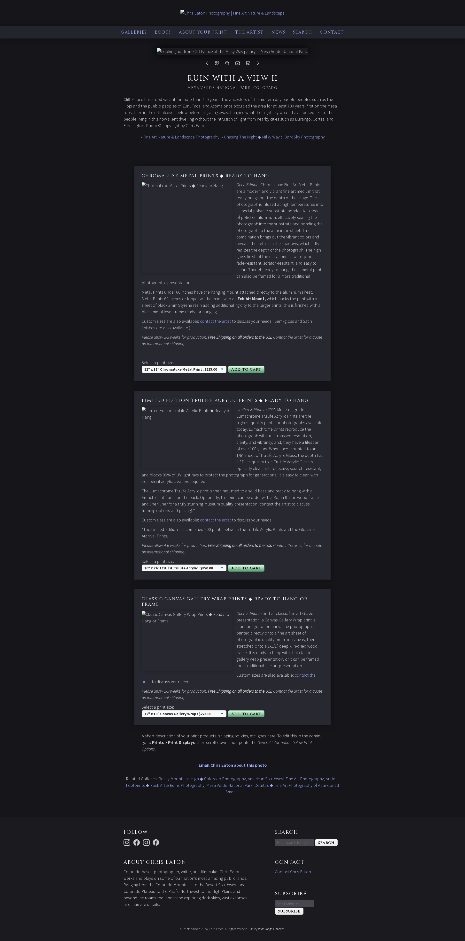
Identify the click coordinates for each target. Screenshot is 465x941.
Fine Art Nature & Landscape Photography (181, 137)
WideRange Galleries (271, 929)
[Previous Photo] (207, 64)
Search (302, 32)
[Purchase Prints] (247, 64)
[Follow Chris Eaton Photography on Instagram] (128, 842)
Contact (332, 32)
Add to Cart (246, 369)
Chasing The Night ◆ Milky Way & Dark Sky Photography (274, 137)
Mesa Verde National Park (229, 785)
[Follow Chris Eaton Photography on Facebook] (156, 842)
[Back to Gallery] (217, 64)
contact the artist (215, 321)
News (278, 32)
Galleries (134, 32)
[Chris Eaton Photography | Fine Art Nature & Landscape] (232, 13)
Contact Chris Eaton (293, 871)
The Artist (249, 32)
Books (163, 32)
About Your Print (203, 32)
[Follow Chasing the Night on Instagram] (147, 842)
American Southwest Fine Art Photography (286, 778)
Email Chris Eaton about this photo (233, 765)
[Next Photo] (258, 64)
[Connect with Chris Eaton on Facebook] (137, 842)
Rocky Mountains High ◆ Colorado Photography (202, 778)
